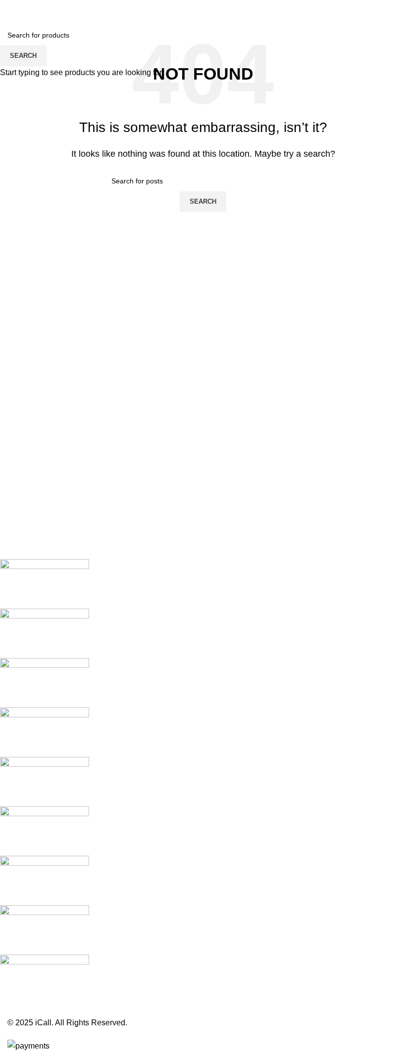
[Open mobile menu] (11, 10)
